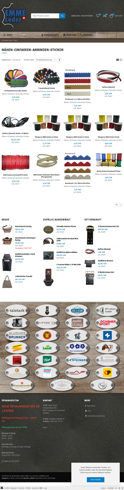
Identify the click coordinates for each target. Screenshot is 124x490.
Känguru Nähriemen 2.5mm (46, 137)
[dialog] (95, 474)
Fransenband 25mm (46, 88)
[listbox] (46, 60)
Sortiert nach (29, 60)
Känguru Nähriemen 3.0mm (77, 137)
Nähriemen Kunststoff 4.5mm (15, 175)
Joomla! (5, 478)
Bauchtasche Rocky (23, 226)
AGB (89, 411)
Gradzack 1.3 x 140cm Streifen (77, 99)
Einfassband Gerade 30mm (15, 91)
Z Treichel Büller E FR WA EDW (69, 264)
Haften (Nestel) (108, 87)
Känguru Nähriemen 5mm (108, 137)
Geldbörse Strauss (105, 261)
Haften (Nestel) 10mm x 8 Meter (15, 133)
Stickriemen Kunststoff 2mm (108, 171)
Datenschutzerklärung (96, 416)
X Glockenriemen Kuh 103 (108, 226)
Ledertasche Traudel (23, 276)
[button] (97, 16)
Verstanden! (95, 480)
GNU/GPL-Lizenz (28, 478)
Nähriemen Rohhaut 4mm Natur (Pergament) (46, 176)
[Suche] (62, 15)
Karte (45, 427)
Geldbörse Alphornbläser (67, 252)
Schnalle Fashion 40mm (66, 226)
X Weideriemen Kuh (106, 272)
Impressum (91, 406)
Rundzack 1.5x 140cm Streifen (77, 183)
